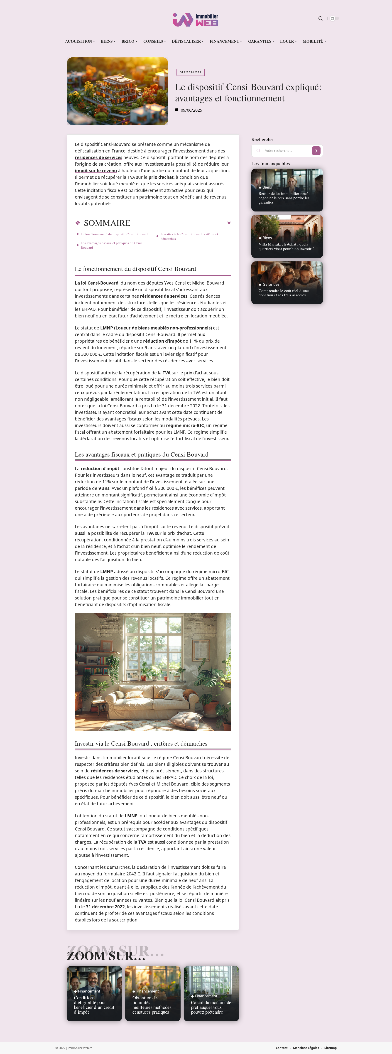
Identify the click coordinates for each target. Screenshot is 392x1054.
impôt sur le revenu (96, 171)
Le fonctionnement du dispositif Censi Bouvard (114, 234)
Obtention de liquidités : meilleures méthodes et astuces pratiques (151, 1004)
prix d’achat (161, 177)
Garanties (271, 284)
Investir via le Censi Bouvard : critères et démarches (189, 236)
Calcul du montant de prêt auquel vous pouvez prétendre (211, 1007)
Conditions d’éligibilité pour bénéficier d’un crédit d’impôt (94, 1004)
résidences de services (98, 157)
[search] (320, 18)
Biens (267, 187)
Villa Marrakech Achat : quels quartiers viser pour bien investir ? (286, 246)
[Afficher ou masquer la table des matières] (180, 223)
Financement (89, 991)
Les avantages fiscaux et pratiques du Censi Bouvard (111, 245)
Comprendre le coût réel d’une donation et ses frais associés (284, 292)
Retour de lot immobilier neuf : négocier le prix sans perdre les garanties (284, 198)
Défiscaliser (191, 72)
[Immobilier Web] (196, 18)
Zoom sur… (106, 955)
